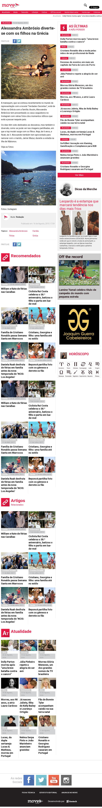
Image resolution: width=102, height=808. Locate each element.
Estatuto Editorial (48, 793)
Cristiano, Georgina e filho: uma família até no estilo (40, 335)
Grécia (35, 236)
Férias (11, 236)
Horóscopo (86, 12)
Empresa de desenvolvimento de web (71, 801)
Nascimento (25, 690)
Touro (68, 368)
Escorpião (68, 376)
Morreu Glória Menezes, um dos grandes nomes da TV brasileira (46, 668)
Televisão (24, 12)
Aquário (90, 376)
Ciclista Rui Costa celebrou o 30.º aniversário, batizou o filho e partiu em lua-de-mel (40, 297)
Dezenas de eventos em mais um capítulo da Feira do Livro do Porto (77, 63)
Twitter (19, 41)
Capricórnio (82, 376)
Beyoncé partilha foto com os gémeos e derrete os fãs (40, 367)
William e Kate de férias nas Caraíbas (14, 290)
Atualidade (6, 12)
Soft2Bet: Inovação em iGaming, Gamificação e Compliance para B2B (78, 144)
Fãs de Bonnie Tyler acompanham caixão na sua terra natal (46, 705)
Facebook (15, 41)
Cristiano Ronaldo (9, 325)
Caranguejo (82, 368)
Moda (15, 12)
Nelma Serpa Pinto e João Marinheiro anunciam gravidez (27, 743)
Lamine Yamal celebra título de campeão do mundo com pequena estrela (77, 293)
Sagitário (75, 376)
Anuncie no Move (69, 793)
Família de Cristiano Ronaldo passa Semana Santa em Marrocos (14, 335)
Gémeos (75, 368)
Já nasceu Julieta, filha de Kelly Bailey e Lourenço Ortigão (27, 705)
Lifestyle (35, 12)
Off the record (56, 12)
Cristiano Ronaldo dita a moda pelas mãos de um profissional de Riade (78, 52)
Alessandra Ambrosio (18, 231)
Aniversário (34, 284)
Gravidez (24, 728)
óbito (4, 652)
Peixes (97, 376)
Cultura (44, 12)
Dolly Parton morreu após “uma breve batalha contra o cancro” (70, 16)
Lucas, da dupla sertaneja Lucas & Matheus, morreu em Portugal (7, 746)
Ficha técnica (28, 793)
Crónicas (97, 12)
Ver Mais (79, 175)
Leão (90, 368)
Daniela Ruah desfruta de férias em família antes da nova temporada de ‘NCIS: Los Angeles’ (13, 370)
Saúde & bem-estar (71, 12)
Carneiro (61, 368)
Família (36, 231)
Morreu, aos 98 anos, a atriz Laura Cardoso (9, 702)
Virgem (97, 368)
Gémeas (24, 652)
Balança (61, 376)
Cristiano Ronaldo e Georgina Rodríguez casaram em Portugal (45, 745)
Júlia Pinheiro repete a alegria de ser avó (27, 666)
